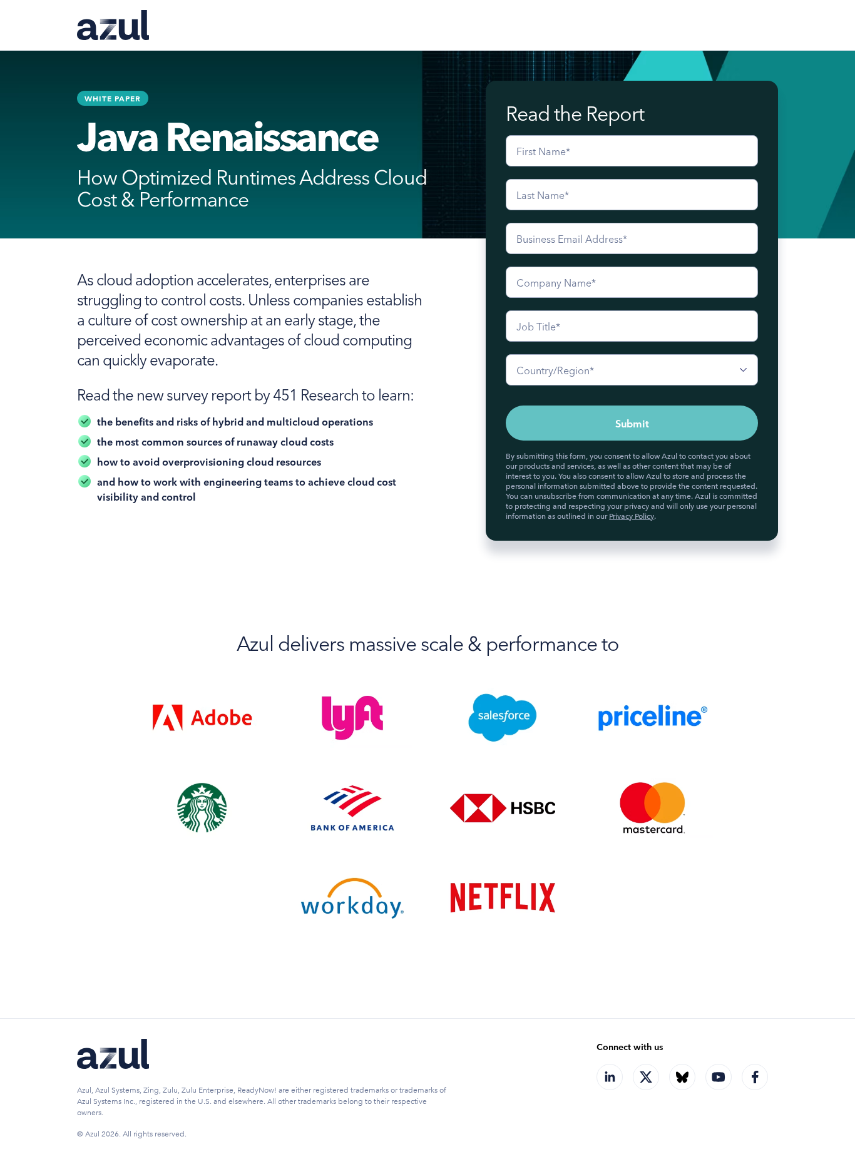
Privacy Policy (631, 515)
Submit (632, 423)
